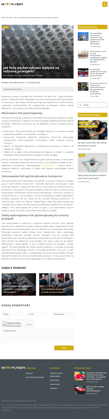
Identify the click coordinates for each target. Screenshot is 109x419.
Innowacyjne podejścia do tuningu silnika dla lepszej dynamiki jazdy (98, 72)
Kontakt (29, 373)
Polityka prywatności (35, 377)
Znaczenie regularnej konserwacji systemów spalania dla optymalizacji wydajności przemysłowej (98, 88)
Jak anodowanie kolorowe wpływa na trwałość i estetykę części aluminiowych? (18, 289)
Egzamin (53, 388)
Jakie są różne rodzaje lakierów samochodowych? (95, 389)
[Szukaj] (80, 104)
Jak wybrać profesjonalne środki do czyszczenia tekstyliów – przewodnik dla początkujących (97, 376)
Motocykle (54, 380)
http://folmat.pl (48, 165)
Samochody (55, 384)
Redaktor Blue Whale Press (13, 82)
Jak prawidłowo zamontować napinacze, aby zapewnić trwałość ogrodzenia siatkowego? (97, 38)
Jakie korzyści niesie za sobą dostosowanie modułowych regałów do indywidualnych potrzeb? (98, 56)
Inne (6, 27)
